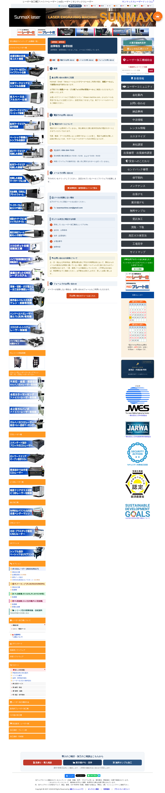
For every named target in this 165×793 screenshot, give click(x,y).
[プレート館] (47, 32)
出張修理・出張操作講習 (137, 152)
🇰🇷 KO (109, 6)
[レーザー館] (26, 32)
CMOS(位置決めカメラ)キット (26, 580)
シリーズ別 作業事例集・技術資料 (28, 610)
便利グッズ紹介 (17, 577)
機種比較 (15, 625)
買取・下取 (137, 227)
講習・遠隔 (18, 691)
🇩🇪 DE (129, 6)
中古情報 (138, 119)
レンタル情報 (137, 128)
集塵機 (14, 590)
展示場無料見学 (138, 42)
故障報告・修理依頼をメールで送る (83, 188)
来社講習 (138, 144)
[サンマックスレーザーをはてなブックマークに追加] (99, 775)
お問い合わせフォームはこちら (83, 296)
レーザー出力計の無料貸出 (22, 681)
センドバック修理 (137, 169)
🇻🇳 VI (142, 6)
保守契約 (138, 177)
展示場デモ (137, 202)
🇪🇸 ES (116, 6)
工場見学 (138, 243)
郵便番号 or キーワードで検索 (138, 67)
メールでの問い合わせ (85, 60)
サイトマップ (137, 252)
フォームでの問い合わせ (105, 60)
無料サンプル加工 (123, 762)
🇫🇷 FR (122, 6)
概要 (53, 60)
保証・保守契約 (20, 695)
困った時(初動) (20, 670)
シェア (71, 776)
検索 (151, 70)
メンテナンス (137, 185)
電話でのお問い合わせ (66, 60)
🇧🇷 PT (136, 6)
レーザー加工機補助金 (139, 59)
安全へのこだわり (139, 161)
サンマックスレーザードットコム (137, 1)
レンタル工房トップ (138, 48)
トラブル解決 (17, 675)
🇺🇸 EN (86, 6)
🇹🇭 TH (149, 6)
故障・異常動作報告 (20, 678)
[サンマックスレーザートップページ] (27, 17)
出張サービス (19, 683)
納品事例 (138, 111)
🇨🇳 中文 (93, 6)
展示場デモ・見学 (83, 762)
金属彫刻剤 (19, 575)
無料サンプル (137, 210)
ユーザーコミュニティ (139, 86)
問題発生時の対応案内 (20, 673)
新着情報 (138, 78)
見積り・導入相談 (43, 762)
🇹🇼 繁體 (101, 6)
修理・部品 (18, 687)
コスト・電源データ (19, 629)
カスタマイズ (137, 136)
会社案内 (138, 94)
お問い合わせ (137, 103)
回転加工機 (16, 572)
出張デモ (138, 194)
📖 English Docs (75, 6)
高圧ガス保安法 (138, 235)
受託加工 (138, 219)
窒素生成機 (16, 607)
